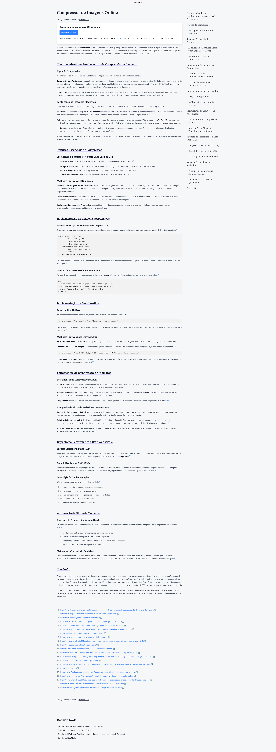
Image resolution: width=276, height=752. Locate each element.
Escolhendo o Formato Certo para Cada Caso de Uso (202, 49)
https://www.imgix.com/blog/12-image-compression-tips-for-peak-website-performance (96, 629)
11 (66, 263)
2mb (134, 38)
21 (100, 481)
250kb (118, 38)
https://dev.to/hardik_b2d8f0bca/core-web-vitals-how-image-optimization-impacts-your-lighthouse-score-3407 (105, 680)
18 (168, 423)
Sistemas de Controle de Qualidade (200, 181)
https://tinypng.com (68, 668)
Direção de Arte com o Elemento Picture (199, 84)
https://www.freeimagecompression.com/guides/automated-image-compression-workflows (98, 672)
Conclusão (192, 188)
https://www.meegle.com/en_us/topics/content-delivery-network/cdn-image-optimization (96, 676)
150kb (106, 38)
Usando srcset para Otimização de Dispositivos (202, 75)
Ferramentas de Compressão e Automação (202, 112)
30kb (86, 38)
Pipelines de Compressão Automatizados (200, 172)
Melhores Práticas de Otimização (198, 58)
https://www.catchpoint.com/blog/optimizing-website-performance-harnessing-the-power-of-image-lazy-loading (106, 656)
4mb (143, 38)
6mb (152, 38)
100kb (100, 38)
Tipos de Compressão (199, 25)
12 (158, 274)
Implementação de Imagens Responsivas (200, 66)
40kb (90, 38)
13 (126, 314)
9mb (165, 38)
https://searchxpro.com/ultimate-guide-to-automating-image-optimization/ (91, 621)
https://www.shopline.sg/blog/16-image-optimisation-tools (84, 637)
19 (130, 456)
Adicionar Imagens (69, 32)
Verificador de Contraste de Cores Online (74, 730)
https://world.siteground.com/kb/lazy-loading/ (79, 660)
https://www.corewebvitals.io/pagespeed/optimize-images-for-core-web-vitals (92, 684)
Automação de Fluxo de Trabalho (198, 164)
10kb (76, 38)
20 (155, 470)
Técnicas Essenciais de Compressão (198, 40)
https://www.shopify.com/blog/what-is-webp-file (80, 617)
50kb (95, 38)
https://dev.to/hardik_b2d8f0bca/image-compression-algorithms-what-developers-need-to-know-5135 (102, 641)
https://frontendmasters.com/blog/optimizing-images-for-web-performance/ (92, 625)
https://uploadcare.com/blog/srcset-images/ (78, 645)
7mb (156, 38)
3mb (138, 38)
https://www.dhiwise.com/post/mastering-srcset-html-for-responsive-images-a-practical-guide (99, 652)
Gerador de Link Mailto (67, 738)
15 (125, 387)
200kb (112, 38)
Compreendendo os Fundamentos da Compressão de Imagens (201, 16)
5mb (147, 38)
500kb (124, 38)
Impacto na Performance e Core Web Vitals (202, 138)
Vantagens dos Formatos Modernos (200, 32)
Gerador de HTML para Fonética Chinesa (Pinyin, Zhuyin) (80, 726)
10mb (170, 38)
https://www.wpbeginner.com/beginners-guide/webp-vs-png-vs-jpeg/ (88, 614)
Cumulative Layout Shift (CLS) (203, 151)
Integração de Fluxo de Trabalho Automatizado (200, 129)
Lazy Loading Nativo (198, 96)
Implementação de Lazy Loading (203, 91)
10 (176, 229)
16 (114, 395)
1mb (129, 38)
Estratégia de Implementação (203, 156)
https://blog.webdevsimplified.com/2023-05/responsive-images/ (86, 649)
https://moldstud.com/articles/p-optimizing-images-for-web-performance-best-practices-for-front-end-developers (107, 610)
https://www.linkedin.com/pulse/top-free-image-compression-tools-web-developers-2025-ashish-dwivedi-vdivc (105, 664)
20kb (81, 38)
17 (142, 414)
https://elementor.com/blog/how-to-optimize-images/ (82, 633)
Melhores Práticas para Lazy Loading (202, 103)
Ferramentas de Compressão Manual (202, 121)
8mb (161, 38)
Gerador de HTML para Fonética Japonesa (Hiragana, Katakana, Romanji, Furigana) (91, 734)
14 (66, 330)
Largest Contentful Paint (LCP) (203, 145)
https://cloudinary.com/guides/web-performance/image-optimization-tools (91, 687)
